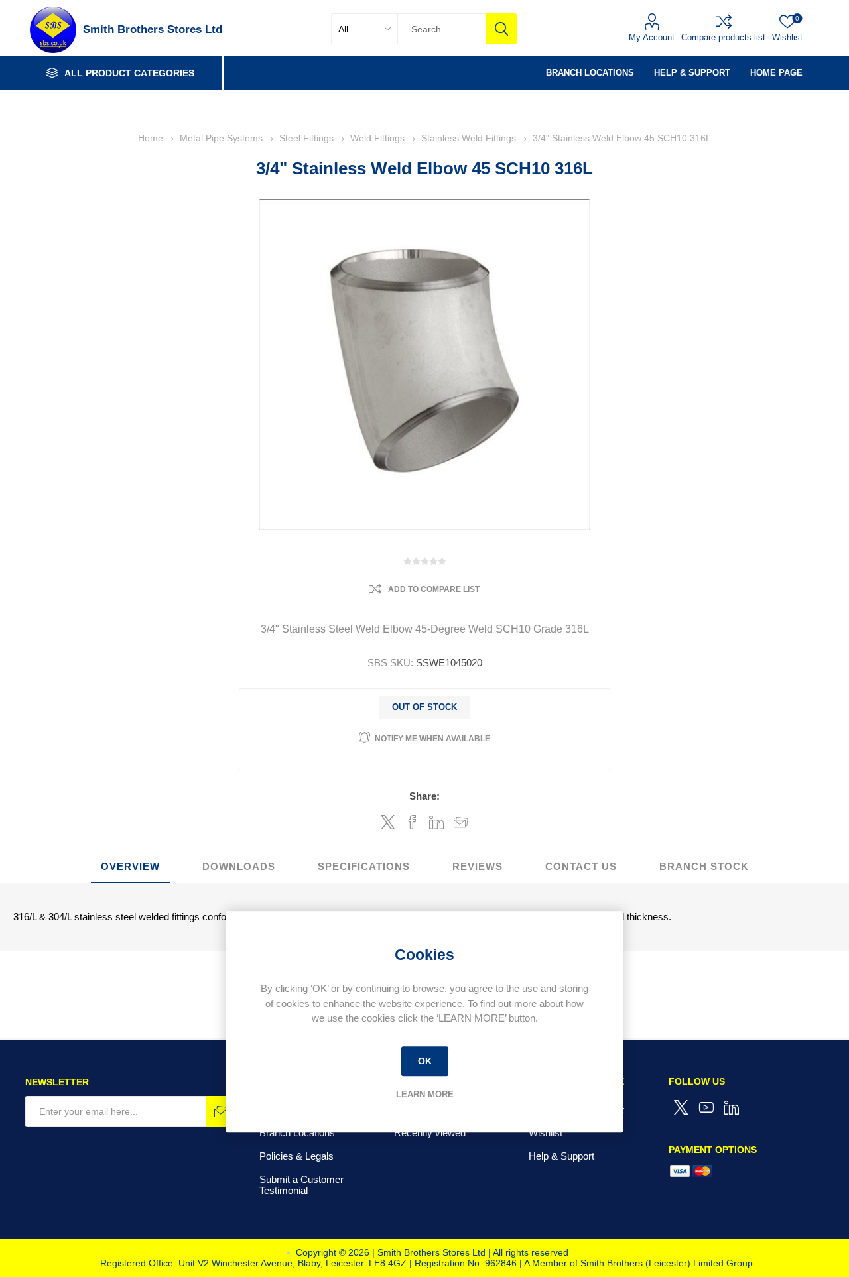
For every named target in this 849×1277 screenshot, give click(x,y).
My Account (652, 37)
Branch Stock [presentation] (704, 866)
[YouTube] (706, 1107)
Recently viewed (430, 1132)
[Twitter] (681, 1107)
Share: (424, 796)
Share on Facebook (412, 822)
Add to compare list (434, 589)
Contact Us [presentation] (581, 866)
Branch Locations (297, 1132)
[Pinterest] (731, 1107)
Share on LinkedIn (436, 822)
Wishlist (545, 1132)
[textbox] (441, 28)
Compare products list (723, 37)
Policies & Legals (296, 1156)
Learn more (425, 1094)
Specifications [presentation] (364, 866)
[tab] (130, 867)
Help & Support (561, 1156)
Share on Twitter (388, 822)
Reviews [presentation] (477, 866)
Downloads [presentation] (238, 866)
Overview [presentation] (130, 866)
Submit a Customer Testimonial (301, 1185)
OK (425, 1061)
